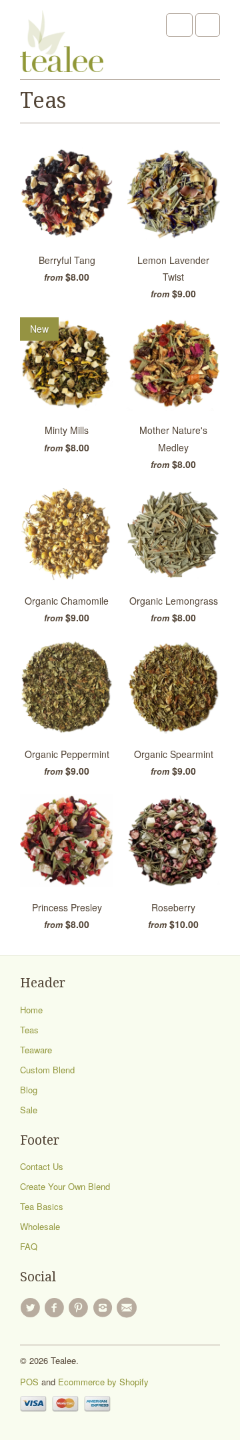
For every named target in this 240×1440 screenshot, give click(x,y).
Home (31, 1009)
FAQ (28, 1246)
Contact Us (41, 1166)
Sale (28, 1109)
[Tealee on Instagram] (105, 1308)
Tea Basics (41, 1206)
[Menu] (179, 25)
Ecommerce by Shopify (103, 1381)
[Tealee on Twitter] (32, 1308)
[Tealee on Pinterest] (81, 1308)
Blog (28, 1089)
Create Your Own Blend (65, 1186)
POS (29, 1381)
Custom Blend (47, 1069)
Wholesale (40, 1226)
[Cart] (207, 25)
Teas (43, 100)
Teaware (36, 1049)
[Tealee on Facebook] (56, 1308)
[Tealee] (61, 44)
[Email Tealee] (129, 1308)
